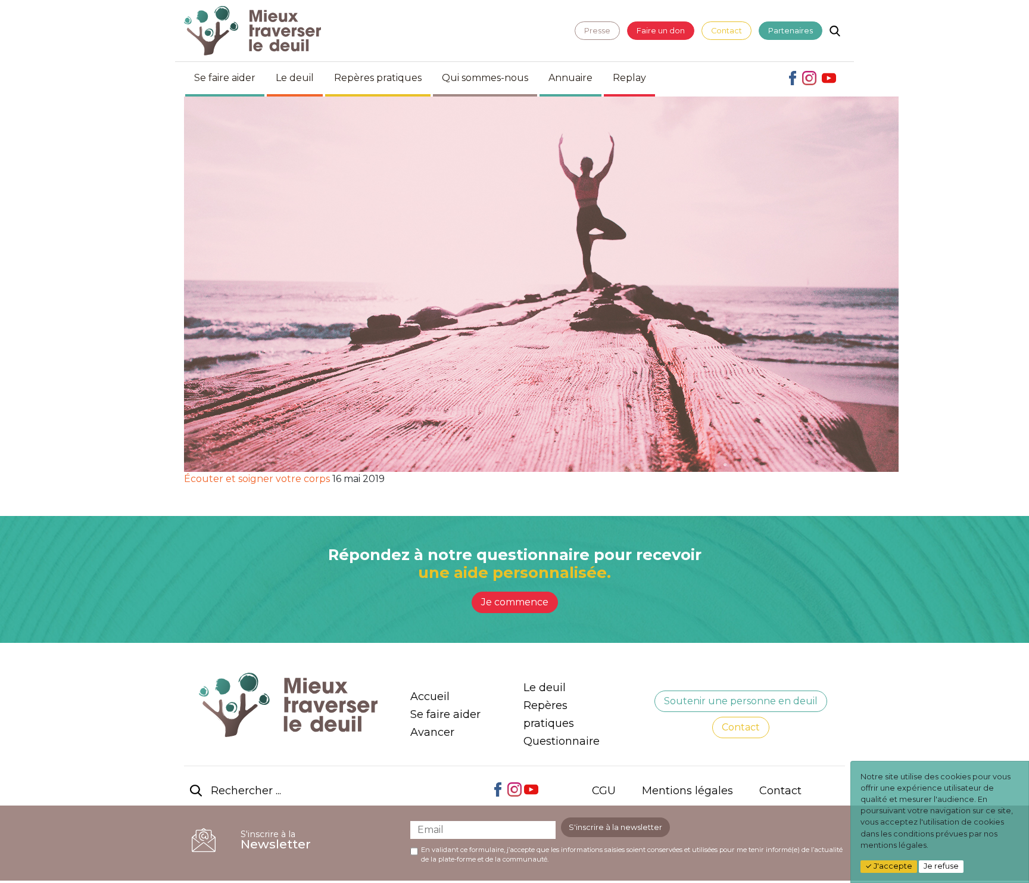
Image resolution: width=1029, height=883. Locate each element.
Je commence (514, 602)
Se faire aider (224, 77)
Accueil (430, 696)
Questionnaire (561, 741)
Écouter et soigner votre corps (257, 478)
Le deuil (295, 77)
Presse (597, 30)
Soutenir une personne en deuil (741, 701)
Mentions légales (687, 790)
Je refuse (941, 866)
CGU (604, 790)
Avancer (432, 732)
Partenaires (790, 30)
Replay (629, 77)
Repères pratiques (378, 77)
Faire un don (661, 30)
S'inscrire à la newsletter (615, 827)
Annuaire (570, 77)
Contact (726, 30)
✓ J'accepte (888, 866)
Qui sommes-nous (485, 77)
